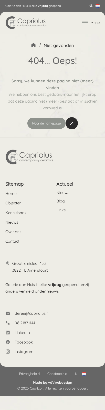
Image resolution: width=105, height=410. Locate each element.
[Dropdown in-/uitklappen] (97, 6)
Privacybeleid (29, 374)
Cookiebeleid (57, 374)
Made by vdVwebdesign (52, 382)
